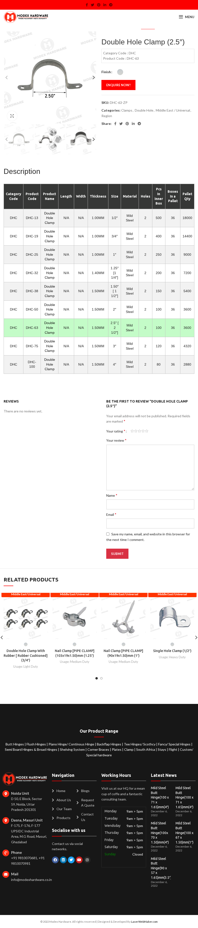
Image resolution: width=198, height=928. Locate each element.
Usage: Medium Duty (74, 662)
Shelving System (72, 749)
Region (106, 116)
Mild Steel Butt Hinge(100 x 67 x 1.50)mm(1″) (184, 832)
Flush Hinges (37, 744)
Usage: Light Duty (25, 666)
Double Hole (144, 110)
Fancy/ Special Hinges (174, 744)
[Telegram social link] (111, 5)
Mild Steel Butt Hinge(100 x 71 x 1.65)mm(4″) (160, 797)
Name (111, 495)
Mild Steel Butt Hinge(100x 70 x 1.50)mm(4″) (160, 832)
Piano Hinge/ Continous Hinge (72, 744)
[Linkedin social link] (105, 5)
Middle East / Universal (173, 110)
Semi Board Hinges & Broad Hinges (31, 749)
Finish (106, 72)
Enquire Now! (118, 85)
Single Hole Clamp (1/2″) (172, 651)
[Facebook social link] (86, 5)
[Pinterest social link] (99, 5)
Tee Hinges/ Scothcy (140, 744)
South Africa (145, 749)
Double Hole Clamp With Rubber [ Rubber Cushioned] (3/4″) (26, 655)
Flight (173, 749)
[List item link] (62, 790)
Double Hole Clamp (49, 218)
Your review (116, 440)
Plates (117, 749)
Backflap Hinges (109, 744)
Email (111, 514)
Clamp (129, 749)
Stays (162, 749)
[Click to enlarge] (12, 116)
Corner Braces (98, 749)
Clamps (126, 110)
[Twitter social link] (92, 5)
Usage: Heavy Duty (172, 657)
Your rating (115, 431)
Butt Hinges (15, 744)
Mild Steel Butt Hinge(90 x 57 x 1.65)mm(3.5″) (161, 868)
